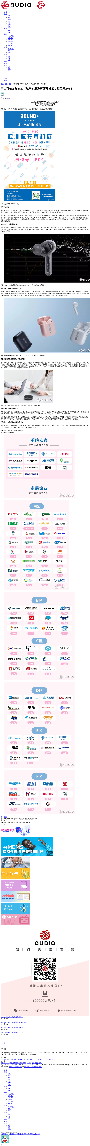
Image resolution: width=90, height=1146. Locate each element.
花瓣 (39, 1059)
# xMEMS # (28, 1134)
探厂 (9, 25)
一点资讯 (25, 1059)
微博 (9, 67)
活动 (5, 54)
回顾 (9, 58)
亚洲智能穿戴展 (37, 1063)
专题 (5, 61)
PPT (9, 60)
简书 (42, 1059)
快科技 (3, 1063)
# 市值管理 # (13, 1134)
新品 (9, 16)
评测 (5, 28)
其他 (9, 52)
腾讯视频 (19, 1059)
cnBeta (7, 1063)
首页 (5, 12)
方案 (5, 47)
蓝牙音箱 (10, 43)
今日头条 (3, 1059)
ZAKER (54, 1059)
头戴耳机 (10, 45)
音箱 (9, 32)
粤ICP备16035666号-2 (15, 1067)
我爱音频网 (18, 1065)
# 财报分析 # (21, 1134)
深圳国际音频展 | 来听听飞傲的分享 (12, 1032)
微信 (9, 69)
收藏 (6, 817)
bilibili (8, 1059)
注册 (5, 79)
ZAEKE (29, 1063)
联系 (5, 65)
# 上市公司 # (4, 1134)
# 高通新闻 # (36, 1134)
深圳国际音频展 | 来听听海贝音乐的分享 (13, 1022)
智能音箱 (10, 41)
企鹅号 (35, 1059)
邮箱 (9, 71)
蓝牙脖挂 (10, 38)
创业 (9, 21)
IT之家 (11, 1063)
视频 (5, 63)
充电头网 (17, 1063)
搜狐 (15, 1059)
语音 (9, 51)
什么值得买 (47, 1059)
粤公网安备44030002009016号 (33, 1067)
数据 (9, 23)
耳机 (9, 30)
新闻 (5, 14)
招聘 (9, 27)
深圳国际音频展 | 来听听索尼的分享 (12, 1017)
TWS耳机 (11, 36)
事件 (9, 19)
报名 (9, 56)
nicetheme (32, 1065)
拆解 (5, 34)
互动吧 (31, 1059)
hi (1, 97)
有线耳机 (10, 39)
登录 (5, 80)
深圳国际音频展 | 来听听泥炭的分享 (12, 1027)
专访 (9, 17)
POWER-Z (23, 1063)
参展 (9, 99)
